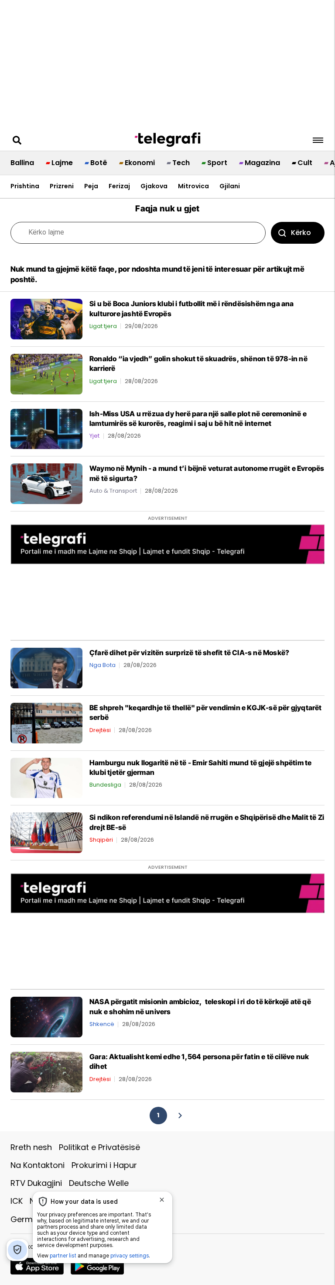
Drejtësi (100, 730)
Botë (98, 163)
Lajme (62, 163)
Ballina (22, 163)
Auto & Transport (113, 491)
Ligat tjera (103, 326)
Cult (304, 163)
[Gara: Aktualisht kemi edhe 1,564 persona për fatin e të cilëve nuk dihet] (46, 1072)
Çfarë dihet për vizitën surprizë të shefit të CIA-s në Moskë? (189, 652)
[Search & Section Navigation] (318, 140)
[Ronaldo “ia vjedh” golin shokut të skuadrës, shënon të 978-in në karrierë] (46, 374)
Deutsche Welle (99, 1183)
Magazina (262, 163)
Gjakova (154, 186)
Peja (91, 186)
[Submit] (298, 233)
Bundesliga (105, 785)
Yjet (94, 436)
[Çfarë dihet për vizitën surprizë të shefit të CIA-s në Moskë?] (46, 668)
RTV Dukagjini (36, 1183)
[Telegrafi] (167, 139)
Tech (181, 163)
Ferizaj (119, 186)
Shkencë (101, 1024)
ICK (16, 1200)
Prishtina (24, 186)
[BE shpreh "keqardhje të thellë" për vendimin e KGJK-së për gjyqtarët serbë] (46, 723)
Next (179, 1115)
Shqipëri (101, 840)
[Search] (17, 140)
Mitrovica (193, 186)
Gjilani (229, 186)
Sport (217, 163)
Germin (24, 1219)
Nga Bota (102, 665)
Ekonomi (140, 163)
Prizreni (62, 186)
